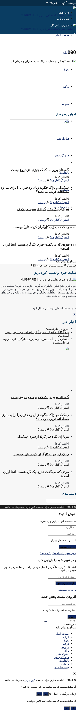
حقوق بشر (63, 654)
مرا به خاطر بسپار (61, 540)
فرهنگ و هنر (61, 657)
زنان (66, 650)
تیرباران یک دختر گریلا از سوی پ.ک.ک (43, 209)
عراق (66, 69)
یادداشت (64, 172)
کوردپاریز (30, 507)
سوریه (65, 104)
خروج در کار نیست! (57, 329)
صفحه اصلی (62, 35)
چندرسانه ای (61, 667)
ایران (66, 52)
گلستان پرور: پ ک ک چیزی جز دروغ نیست (40, 170)
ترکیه (66, 86)
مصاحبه (64, 664)
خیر (39, 694)
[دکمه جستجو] (45, 621)
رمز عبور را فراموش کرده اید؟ (58, 553)
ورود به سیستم (67, 589)
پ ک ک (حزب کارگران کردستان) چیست (41, 227)
